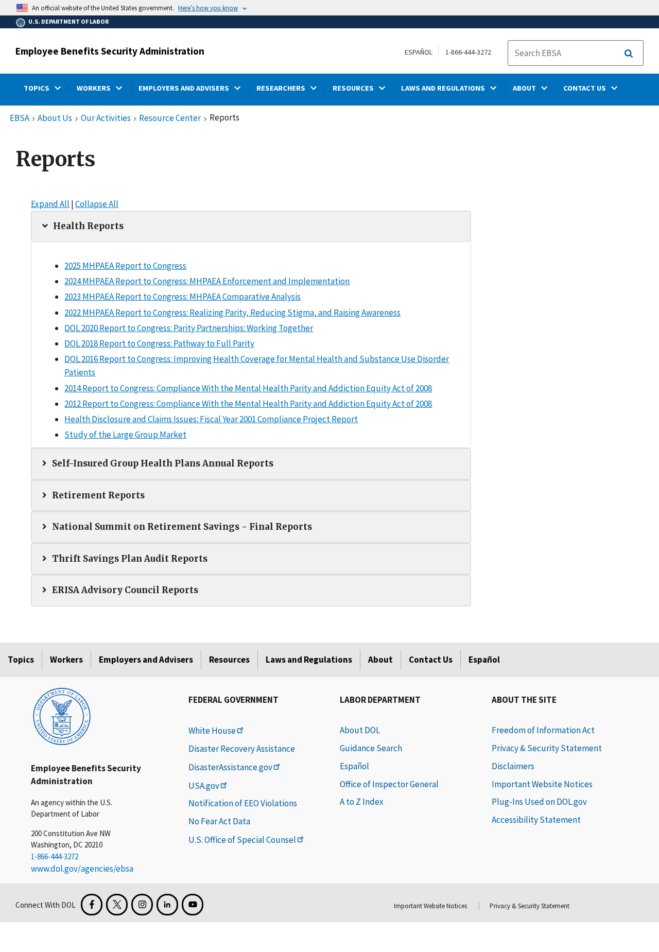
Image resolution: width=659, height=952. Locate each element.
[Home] (62, 716)
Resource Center (170, 118)
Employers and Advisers (146, 659)
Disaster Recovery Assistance (241, 748)
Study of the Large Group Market (125, 434)
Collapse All (96, 204)
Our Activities (106, 118)
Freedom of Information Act (543, 730)
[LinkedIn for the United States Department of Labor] (167, 904)
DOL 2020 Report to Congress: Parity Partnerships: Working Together (188, 328)
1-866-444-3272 (468, 52)
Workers (66, 659)
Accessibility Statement (536, 819)
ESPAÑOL (418, 52)
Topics (21, 659)
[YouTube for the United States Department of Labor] (192, 904)
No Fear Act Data (219, 821)
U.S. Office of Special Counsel (242, 839)
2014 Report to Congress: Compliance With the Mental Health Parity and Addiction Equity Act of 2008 (248, 388)
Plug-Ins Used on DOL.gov (539, 801)
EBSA (19, 118)
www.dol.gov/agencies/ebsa (82, 868)
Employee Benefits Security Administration (109, 51)
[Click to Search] (628, 53)
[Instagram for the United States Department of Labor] (142, 904)
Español (484, 659)
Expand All (50, 204)
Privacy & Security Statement (547, 748)
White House (212, 730)
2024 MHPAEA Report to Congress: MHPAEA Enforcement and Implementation (207, 281)
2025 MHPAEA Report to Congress (125, 265)
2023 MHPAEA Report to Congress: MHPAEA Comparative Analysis (182, 296)
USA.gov (203, 785)
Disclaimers (513, 766)
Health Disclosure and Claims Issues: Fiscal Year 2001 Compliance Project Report (211, 419)
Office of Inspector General (389, 784)
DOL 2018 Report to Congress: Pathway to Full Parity (159, 343)
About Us (55, 118)
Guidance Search (371, 748)
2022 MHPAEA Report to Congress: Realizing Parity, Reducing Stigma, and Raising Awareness (232, 312)
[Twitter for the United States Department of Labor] (117, 904)
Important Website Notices (542, 784)
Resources (229, 659)
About (380, 659)
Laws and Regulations (309, 659)
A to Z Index (362, 801)
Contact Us (431, 659)
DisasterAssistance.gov (230, 767)
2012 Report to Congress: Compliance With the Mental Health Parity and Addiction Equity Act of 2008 (248, 403)
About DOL (360, 730)
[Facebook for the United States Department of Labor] (91, 904)
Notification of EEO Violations (242, 803)
